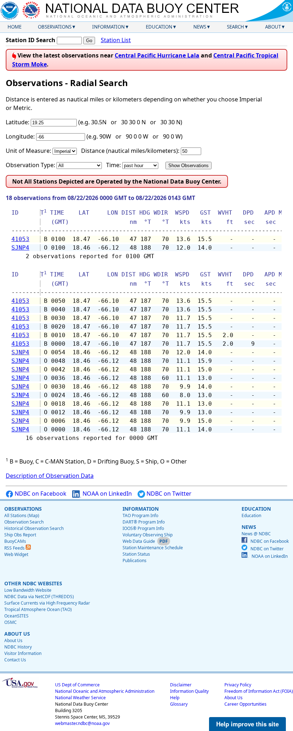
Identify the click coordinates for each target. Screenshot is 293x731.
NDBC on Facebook (39, 493)
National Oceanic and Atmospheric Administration (104, 691)
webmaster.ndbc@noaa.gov (82, 723)
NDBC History (18, 647)
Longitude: (20, 136)
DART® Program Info (144, 522)
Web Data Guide (139, 541)
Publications (134, 560)
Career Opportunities (245, 704)
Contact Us (15, 660)
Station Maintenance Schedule (153, 548)
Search (235, 27)
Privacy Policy (237, 685)
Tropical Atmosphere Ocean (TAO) (38, 609)
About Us (13, 640)
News (199, 27)
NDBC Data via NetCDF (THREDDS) (39, 597)
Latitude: (17, 122)
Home (14, 27)
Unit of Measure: (28, 151)
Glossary (179, 704)
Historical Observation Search (34, 528)
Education (159, 27)
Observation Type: (30, 165)
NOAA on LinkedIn (106, 493)
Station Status (136, 554)
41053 (20, 239)
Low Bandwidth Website (27, 590)
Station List (116, 40)
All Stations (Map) (21, 515)
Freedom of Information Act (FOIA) (258, 691)
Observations (54, 27)
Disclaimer (181, 685)
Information (108, 27)
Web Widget (16, 554)
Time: (113, 165)
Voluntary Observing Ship (148, 535)
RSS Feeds (15, 548)
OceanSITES (16, 616)
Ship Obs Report (20, 535)
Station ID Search (30, 40)
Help (174, 698)
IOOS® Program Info (143, 528)
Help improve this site (247, 724)
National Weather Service (80, 698)
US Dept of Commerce (77, 685)
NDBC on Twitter (168, 493)
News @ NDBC (256, 534)
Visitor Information (22, 653)
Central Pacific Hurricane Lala (157, 55)
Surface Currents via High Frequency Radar (47, 603)
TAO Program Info (140, 515)
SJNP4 (20, 247)
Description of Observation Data (50, 476)
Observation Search (24, 522)
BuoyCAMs (15, 541)
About (273, 27)
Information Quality (189, 691)
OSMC (10, 622)
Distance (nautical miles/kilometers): (130, 151)
